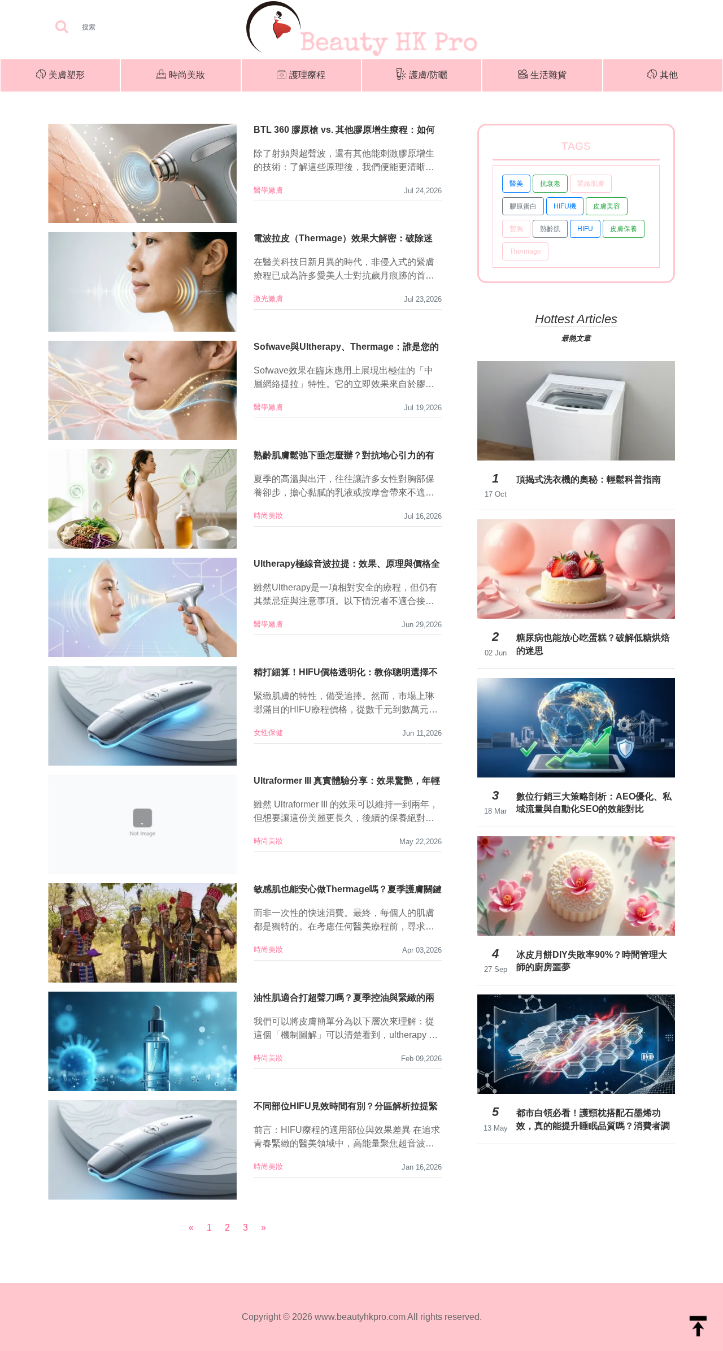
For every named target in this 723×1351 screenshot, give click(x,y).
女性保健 (268, 732)
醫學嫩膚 (268, 190)
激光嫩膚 (268, 298)
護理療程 (307, 75)
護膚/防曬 (428, 75)
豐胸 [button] (516, 229)
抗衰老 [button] (550, 184)
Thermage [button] (525, 251)
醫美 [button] (516, 184)
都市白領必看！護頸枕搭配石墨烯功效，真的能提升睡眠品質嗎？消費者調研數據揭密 (593, 1119)
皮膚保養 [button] (623, 229)
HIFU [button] (585, 229)
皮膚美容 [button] (606, 206)
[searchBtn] (61, 27)
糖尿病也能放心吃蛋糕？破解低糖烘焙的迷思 (593, 644)
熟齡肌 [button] (550, 229)
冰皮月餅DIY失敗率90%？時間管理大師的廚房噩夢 (591, 961)
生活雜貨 (548, 75)
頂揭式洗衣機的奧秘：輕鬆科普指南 (588, 479)
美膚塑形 (67, 75)
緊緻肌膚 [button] (590, 184)
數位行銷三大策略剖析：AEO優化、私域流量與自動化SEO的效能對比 (594, 803)
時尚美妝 (187, 75)
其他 (669, 75)
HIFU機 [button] (565, 206)
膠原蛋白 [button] (523, 206)
